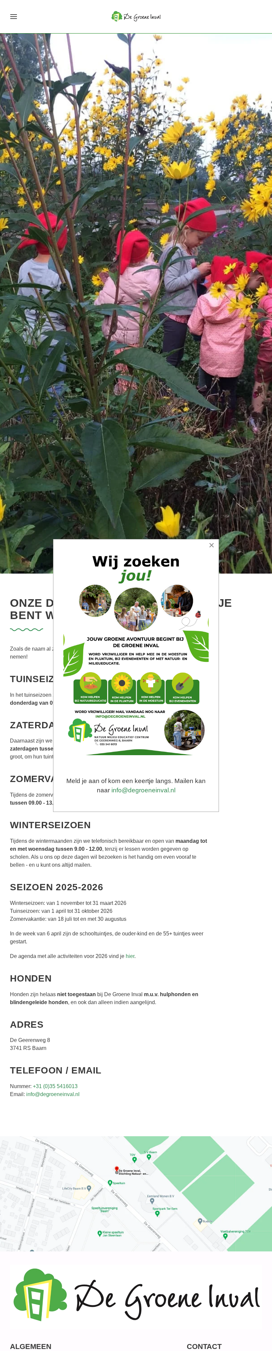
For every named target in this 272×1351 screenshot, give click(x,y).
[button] (13, 16)
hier (130, 956)
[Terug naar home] (136, 16)
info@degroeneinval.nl (53, 1094)
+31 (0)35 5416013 (55, 1086)
